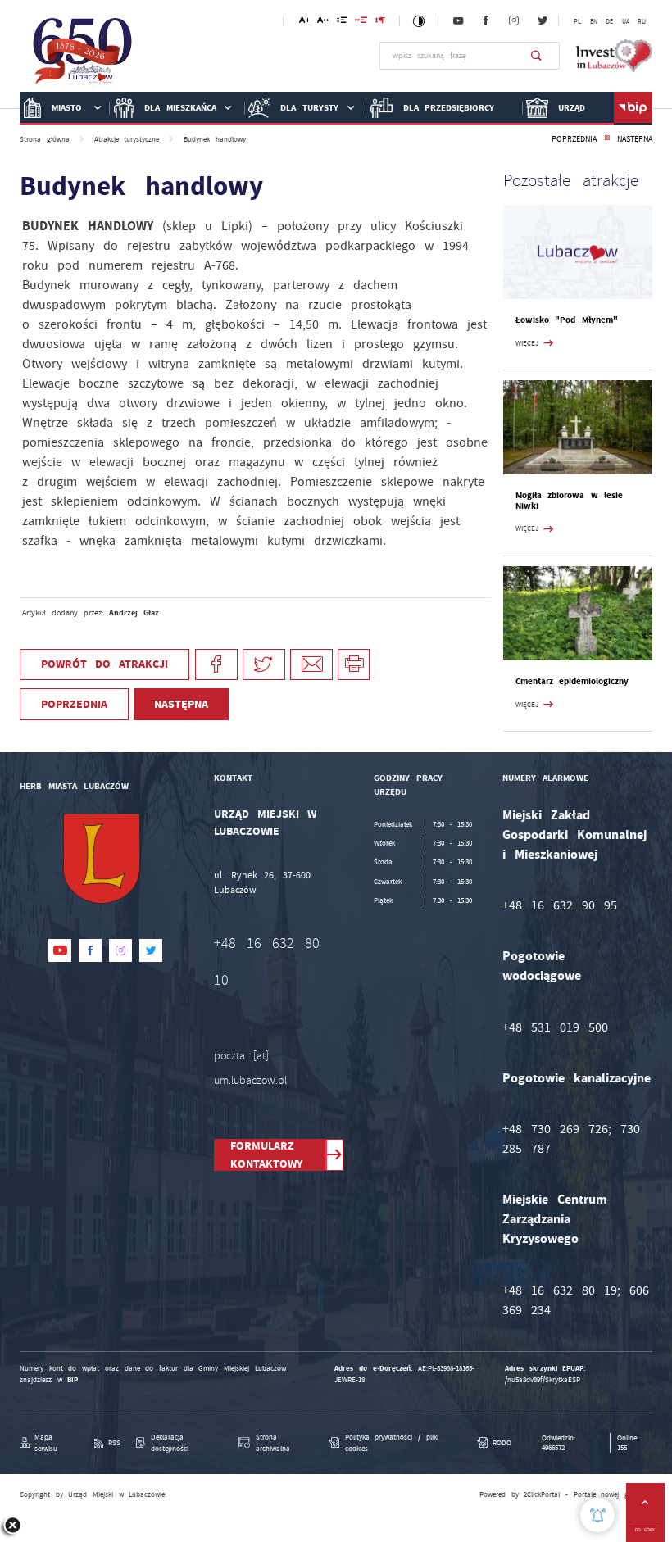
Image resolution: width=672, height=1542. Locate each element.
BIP (72, 1380)
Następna (634, 139)
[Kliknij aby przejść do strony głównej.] (83, 54)
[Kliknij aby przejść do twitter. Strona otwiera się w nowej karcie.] (542, 21)
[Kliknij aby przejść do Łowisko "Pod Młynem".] (577, 252)
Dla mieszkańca (180, 108)
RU (642, 21)
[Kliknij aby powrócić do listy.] (607, 139)
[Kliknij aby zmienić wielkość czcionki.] (304, 22)
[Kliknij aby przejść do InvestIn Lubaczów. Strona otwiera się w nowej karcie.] (614, 55)
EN (593, 21)
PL (577, 21)
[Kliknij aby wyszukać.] (536, 56)
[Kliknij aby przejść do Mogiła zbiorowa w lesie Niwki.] (577, 427)
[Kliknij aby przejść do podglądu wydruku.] (354, 665)
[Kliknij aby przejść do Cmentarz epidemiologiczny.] (577, 613)
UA (625, 21)
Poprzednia (574, 139)
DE (609, 21)
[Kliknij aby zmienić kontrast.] (419, 21)
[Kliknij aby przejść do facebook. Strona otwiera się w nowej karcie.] (485, 21)
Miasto (67, 108)
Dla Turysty (309, 108)
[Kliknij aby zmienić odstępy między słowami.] (361, 22)
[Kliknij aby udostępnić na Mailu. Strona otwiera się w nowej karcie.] (311, 665)
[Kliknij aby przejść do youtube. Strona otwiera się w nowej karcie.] (458, 21)
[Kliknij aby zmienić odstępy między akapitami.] (380, 22)
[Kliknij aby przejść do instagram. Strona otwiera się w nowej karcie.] (513, 21)
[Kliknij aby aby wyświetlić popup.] (597, 1515)
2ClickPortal (542, 1494)
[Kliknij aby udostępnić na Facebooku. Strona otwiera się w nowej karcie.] (216, 665)
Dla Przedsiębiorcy (449, 108)
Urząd (571, 108)
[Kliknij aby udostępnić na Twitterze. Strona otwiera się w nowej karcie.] (264, 665)
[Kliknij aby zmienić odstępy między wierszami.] (342, 22)
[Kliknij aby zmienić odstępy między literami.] (323, 22)
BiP (633, 108)
